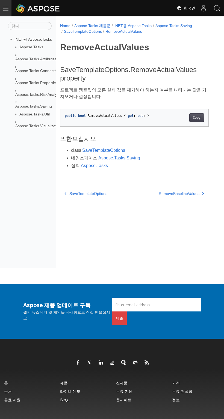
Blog (64, 399)
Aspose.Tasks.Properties (36, 83)
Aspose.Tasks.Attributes (36, 59)
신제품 (122, 382)
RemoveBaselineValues (179, 193)
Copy (197, 118)
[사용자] (203, 8)
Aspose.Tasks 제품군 (92, 25)
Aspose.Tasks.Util (34, 114)
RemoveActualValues (123, 31)
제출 (119, 318)
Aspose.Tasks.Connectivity (38, 71)
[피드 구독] (147, 362)
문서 (8, 391)
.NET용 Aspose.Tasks (33, 39)
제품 (64, 382)
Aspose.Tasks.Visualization (38, 126)
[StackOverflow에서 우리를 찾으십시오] (112, 362)
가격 (176, 382)
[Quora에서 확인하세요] (124, 362)
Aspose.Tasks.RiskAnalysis (38, 94)
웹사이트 (123, 399)
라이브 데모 (70, 391)
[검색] (217, 8)
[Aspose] (38, 8)
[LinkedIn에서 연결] (101, 362)
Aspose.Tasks (31, 47)
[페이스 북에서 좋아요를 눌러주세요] (78, 362)
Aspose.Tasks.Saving (33, 106)
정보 (176, 399)
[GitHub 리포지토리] (135, 362)
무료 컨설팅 (182, 391)
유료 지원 (12, 399)
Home (65, 25)
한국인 (188, 8)
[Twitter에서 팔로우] (89, 362)
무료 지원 (124, 391)
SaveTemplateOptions (83, 31)
